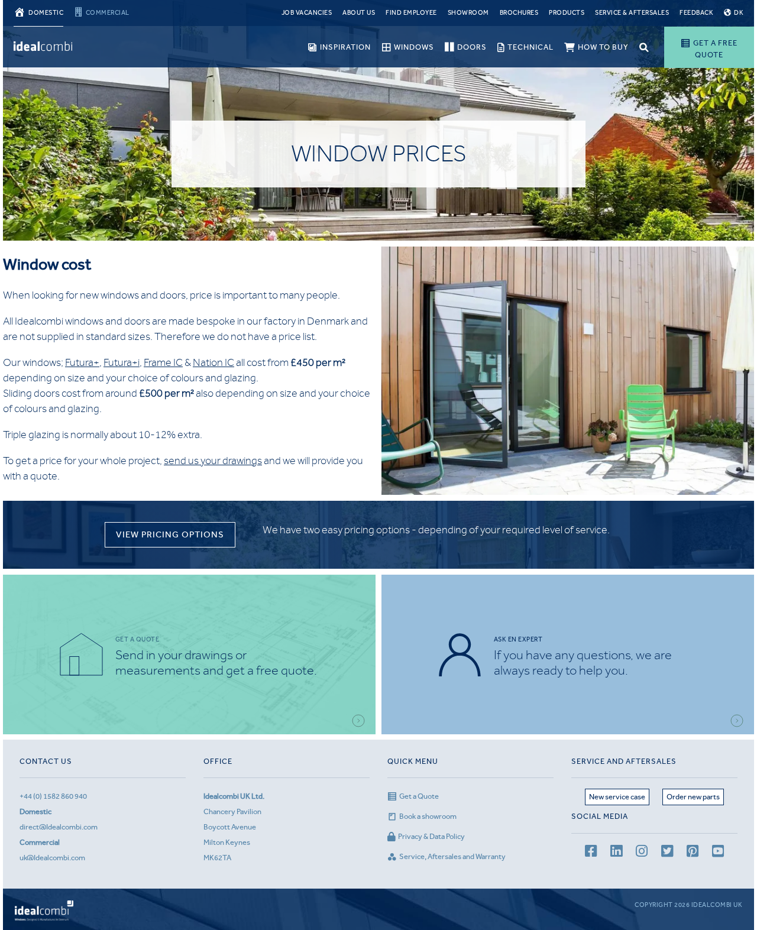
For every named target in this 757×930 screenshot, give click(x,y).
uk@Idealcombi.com (52, 857)
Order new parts (693, 796)
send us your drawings (213, 460)
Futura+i (121, 362)
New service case (617, 796)
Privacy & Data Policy (431, 836)
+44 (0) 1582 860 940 (53, 796)
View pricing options (170, 534)
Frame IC (163, 362)
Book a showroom (428, 816)
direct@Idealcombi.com (59, 826)
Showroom (468, 13)
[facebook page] (591, 852)
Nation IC (213, 362)
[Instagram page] (642, 852)
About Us (358, 13)
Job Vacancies (307, 13)
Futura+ (82, 362)
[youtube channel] (718, 852)
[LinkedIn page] (616, 852)
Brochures (519, 13)
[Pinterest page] (692, 852)
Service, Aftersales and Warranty (452, 856)
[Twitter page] (667, 852)
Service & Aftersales (632, 13)
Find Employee (411, 13)
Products (566, 13)
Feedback (696, 13)
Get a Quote (419, 796)
